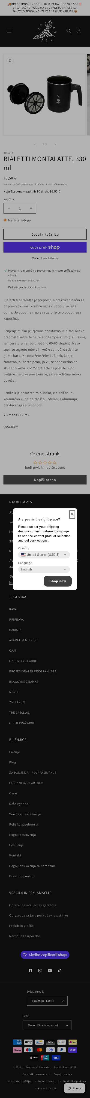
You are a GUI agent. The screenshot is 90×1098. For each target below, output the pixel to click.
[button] (72, 514)
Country (23, 548)
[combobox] (40, 554)
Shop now (58, 581)
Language (25, 562)
